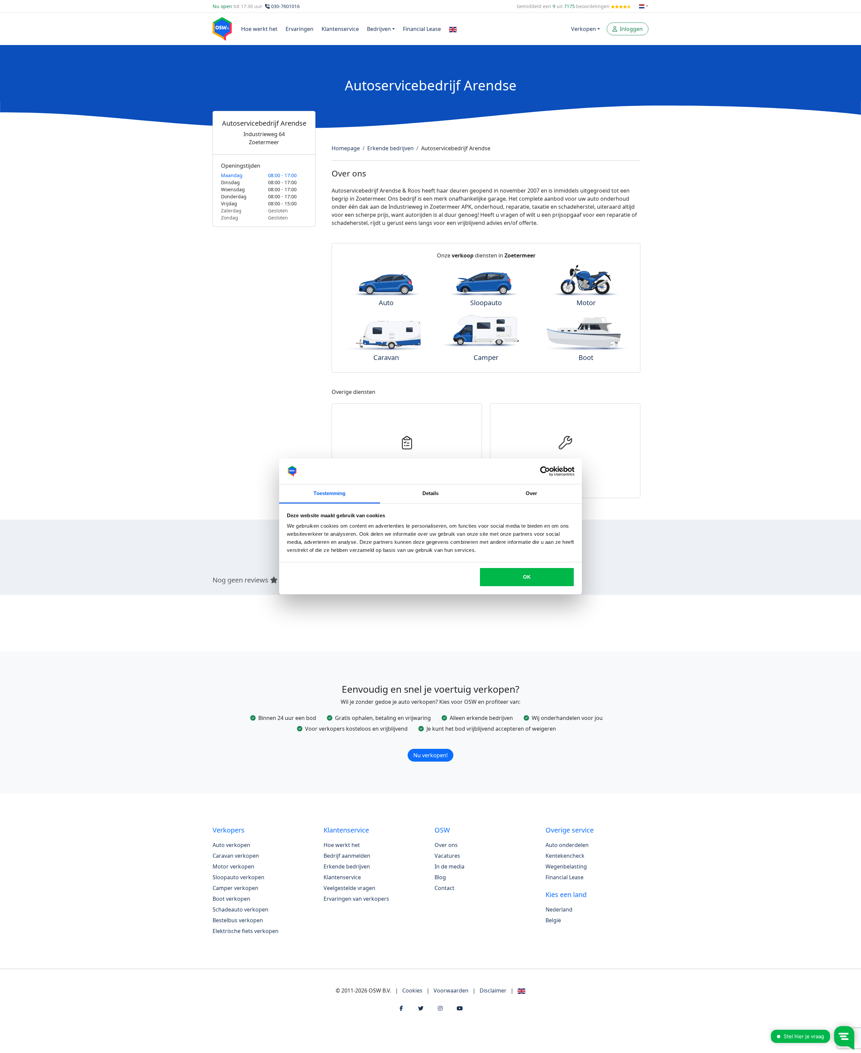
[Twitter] (421, 1008)
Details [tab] (430, 493)
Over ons (446, 845)
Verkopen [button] (583, 29)
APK (407, 461)
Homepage (346, 148)
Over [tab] (531, 493)
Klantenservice (340, 29)
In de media (449, 866)
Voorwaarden (451, 990)
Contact (444, 888)
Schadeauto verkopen (240, 909)
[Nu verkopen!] (430, 746)
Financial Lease (422, 29)
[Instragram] (440, 1008)
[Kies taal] (643, 6)
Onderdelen (565, 461)
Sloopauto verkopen (238, 877)
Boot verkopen (231, 898)
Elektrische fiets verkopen (245, 931)
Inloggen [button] (631, 29)
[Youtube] (460, 1008)
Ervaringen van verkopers (356, 898)
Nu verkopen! (430, 755)
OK (527, 577)
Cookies (412, 990)
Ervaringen (299, 29)
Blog (440, 877)
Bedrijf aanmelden (347, 855)
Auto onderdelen (567, 845)
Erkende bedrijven (390, 148)
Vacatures (447, 855)
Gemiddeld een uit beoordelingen (564, 6)
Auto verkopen (231, 845)
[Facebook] (401, 1008)
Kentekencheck (565, 855)
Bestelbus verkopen (238, 920)
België (553, 920)
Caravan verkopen (236, 855)
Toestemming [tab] (329, 493)
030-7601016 (285, 6)
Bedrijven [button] (379, 29)
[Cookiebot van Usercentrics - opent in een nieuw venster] (545, 471)
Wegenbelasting (566, 866)
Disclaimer (493, 990)
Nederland (559, 909)
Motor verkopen (233, 866)
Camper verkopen (235, 888)
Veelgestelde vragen (349, 888)
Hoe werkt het (259, 29)
